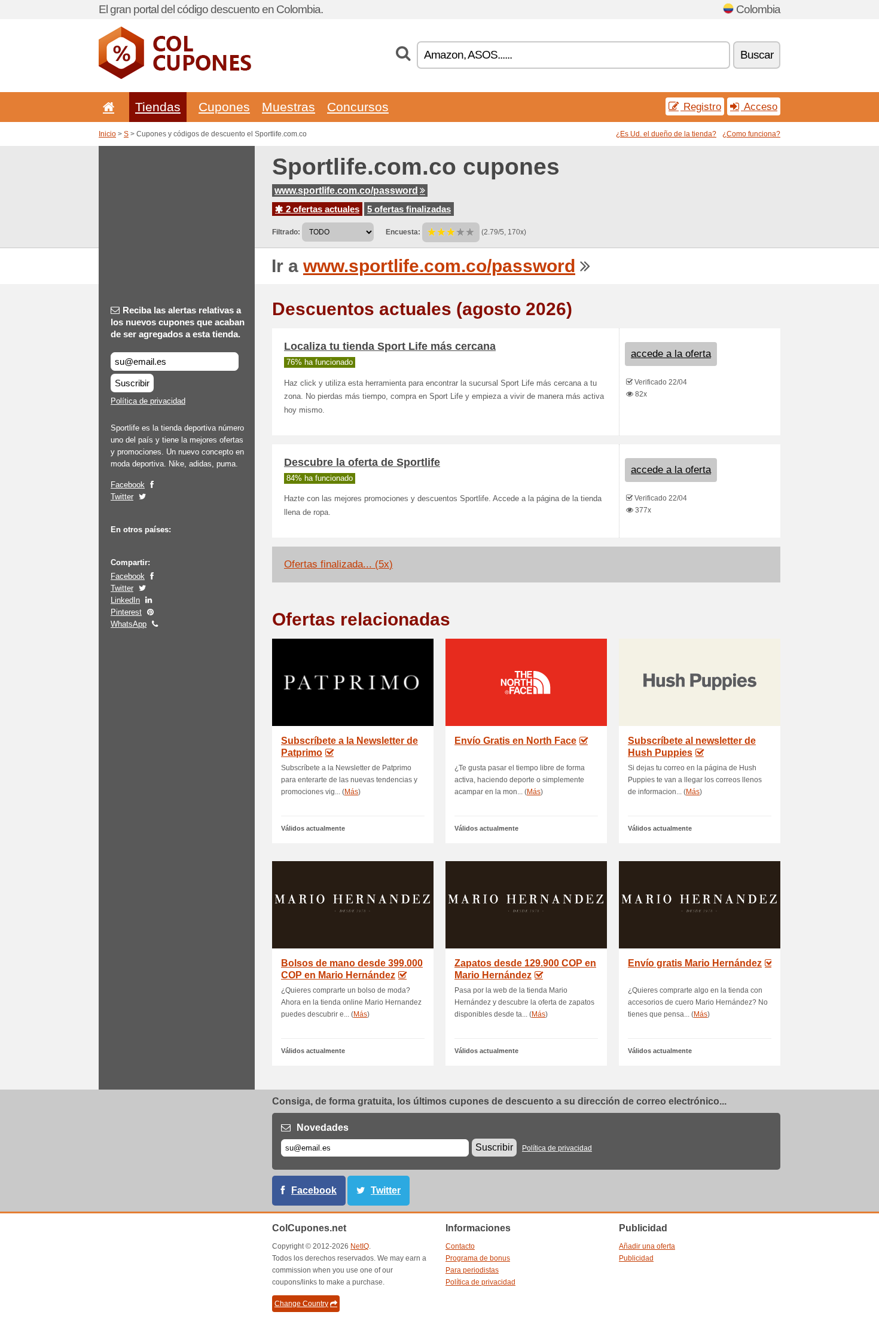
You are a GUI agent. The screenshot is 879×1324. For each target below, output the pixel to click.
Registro (700, 106)
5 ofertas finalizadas (409, 209)
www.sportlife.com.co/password (346, 190)
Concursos (358, 107)
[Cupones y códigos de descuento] (175, 76)
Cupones (224, 107)
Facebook (128, 484)
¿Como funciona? (751, 134)
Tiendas (158, 107)
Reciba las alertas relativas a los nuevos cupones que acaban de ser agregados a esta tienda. (178, 322)
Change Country (301, 1303)
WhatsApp (128, 624)
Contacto (460, 1246)
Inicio (107, 134)
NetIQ (359, 1246)
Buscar (756, 54)
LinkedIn (125, 600)
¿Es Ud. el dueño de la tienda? (666, 134)
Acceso (759, 106)
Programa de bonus (477, 1258)
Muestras (288, 107)
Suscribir (132, 383)
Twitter (122, 496)
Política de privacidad (148, 400)
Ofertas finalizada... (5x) (338, 564)
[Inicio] (106, 107)
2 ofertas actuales (321, 209)
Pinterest (126, 612)
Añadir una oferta (647, 1246)
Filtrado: (286, 232)
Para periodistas (472, 1270)
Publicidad (636, 1258)
